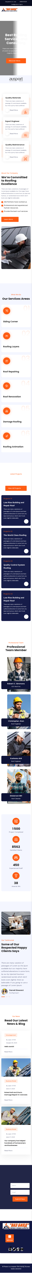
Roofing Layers (11, 346)
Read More (14, 110)
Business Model (11, 1081)
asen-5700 (12, 1040)
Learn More (8, 219)
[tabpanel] (16, 976)
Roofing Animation (13, 446)
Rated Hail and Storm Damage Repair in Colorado (15, 1093)
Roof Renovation (12, 396)
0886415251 (23, 1)
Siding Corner (10, 321)
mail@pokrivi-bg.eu (17, 4)
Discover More (14, 61)
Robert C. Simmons (16, 683)
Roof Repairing (11, 371)
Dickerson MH (16, 796)
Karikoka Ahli (16, 758)
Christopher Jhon (16, 721)
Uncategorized (11, 1035)
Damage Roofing (12, 421)
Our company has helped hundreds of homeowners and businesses (15, 1143)
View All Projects (14, 488)
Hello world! (9, 1046)
